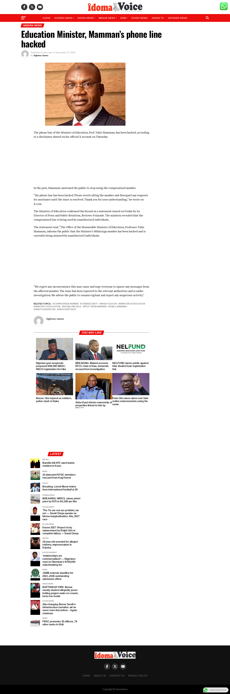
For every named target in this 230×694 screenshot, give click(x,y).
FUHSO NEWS (139, 18)
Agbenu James (41, 55)
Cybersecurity (90, 304)
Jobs (123, 18)
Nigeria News (63, 18)
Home (46, 18)
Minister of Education (132, 304)
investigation (109, 304)
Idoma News (85, 18)
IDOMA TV (158, 18)
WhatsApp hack (67, 309)
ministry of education (47, 307)
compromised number (66, 304)
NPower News (177, 18)
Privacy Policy (138, 675)
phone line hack (72, 307)
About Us (100, 675)
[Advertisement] (91, 164)
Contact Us (117, 675)
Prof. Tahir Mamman (95, 307)
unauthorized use (45, 309)
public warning (118, 307)
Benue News (107, 18)
